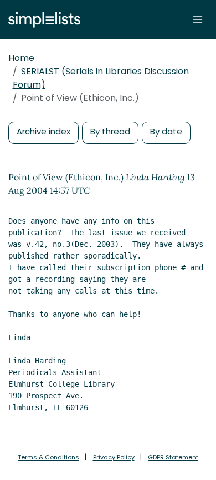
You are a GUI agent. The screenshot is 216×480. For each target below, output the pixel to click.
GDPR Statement (173, 457)
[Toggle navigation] (198, 19)
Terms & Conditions (48, 457)
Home (21, 58)
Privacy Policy (114, 457)
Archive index (43, 131)
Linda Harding (155, 177)
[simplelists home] (41, 19)
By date (166, 131)
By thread (110, 131)
